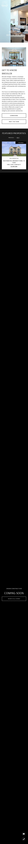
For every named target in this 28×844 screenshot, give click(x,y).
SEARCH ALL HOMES (14, 598)
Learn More (14, 115)
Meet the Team (14, 121)
